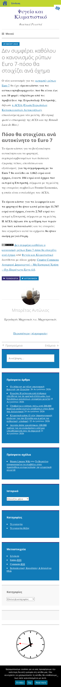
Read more (41, 682)
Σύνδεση (15, 3)
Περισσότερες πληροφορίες (30, 333)
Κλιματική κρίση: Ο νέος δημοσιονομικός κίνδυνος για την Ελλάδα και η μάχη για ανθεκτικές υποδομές (29, 418)
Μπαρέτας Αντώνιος (30, 310)
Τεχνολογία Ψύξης (19, 528)
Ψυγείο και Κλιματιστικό (30, 14)
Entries (15, 559)
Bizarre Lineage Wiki (20, 461)
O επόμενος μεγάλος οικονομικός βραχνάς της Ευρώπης (26, 388)
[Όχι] (57, 676)
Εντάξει (20, 682)
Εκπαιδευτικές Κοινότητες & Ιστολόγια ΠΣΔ (29, 569)
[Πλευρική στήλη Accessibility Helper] (57, 8)
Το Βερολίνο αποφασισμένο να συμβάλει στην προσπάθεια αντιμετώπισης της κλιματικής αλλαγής (29, 465)
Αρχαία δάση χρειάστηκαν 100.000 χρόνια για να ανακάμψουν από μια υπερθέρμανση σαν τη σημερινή (27, 427)
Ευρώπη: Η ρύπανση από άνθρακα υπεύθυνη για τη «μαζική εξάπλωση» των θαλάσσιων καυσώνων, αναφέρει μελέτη (28, 396)
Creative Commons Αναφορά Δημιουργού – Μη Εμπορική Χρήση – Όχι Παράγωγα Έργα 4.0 (30, 264)
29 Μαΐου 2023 (10, 44)
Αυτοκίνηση (30, 278)
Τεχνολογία (12, 278)
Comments (17, 564)
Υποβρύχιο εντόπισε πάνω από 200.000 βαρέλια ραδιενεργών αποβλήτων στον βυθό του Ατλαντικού (30, 408)
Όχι (29, 682)
